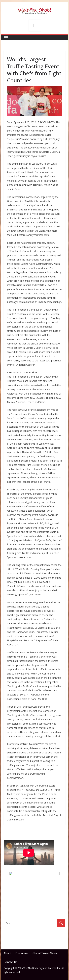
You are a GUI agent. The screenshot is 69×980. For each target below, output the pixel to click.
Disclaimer (21, 953)
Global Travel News (44, 953)
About (7, 953)
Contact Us (10, 962)
